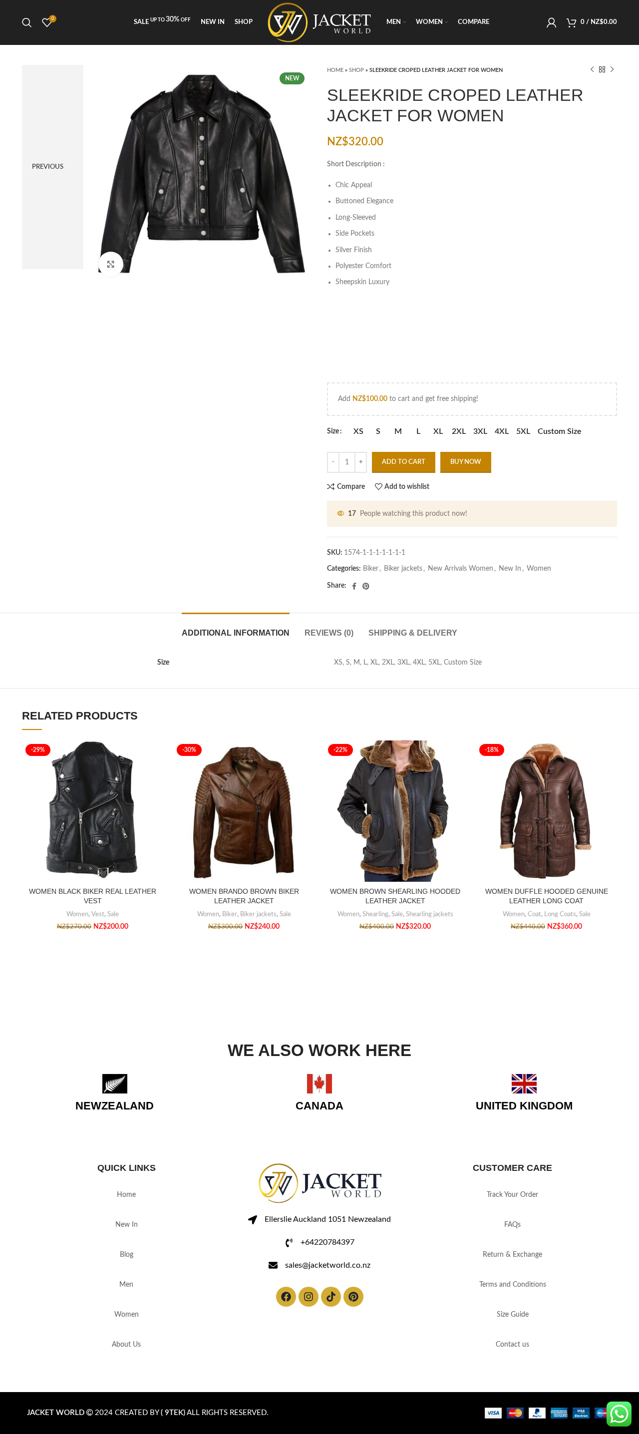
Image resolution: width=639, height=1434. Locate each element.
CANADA (319, 1105)
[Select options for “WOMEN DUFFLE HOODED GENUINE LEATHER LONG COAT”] (609, 779)
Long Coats (560, 914)
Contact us (512, 1344)
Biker (370, 568)
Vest (97, 914)
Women (539, 568)
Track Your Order (512, 1194)
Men (126, 1284)
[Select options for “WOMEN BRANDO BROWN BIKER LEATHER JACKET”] (307, 779)
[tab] (236, 628)
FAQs (512, 1224)
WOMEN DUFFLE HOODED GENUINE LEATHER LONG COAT (546, 896)
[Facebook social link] (354, 586)
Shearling (375, 914)
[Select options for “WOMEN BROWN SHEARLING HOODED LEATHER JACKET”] (458, 779)
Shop (356, 70)
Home (335, 70)
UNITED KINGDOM (524, 1105)
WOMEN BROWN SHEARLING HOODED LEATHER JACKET (395, 896)
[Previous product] (592, 70)
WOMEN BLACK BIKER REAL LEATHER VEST (92, 896)
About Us (126, 1344)
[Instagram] (309, 1297)
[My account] (552, 22)
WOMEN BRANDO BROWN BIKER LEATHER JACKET (244, 896)
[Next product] (612, 70)
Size (333, 431)
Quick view (155, 801)
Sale (113, 914)
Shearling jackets (429, 914)
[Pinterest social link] (365, 586)
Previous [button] (47, 167)
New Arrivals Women (460, 568)
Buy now (465, 462)
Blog (126, 1254)
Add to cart (403, 462)
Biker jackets (403, 568)
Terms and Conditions (512, 1284)
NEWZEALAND (114, 1105)
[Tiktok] (331, 1297)
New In (510, 568)
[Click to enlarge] (110, 264)
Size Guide (513, 1314)
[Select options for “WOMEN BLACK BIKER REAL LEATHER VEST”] (155, 779)
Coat (534, 914)
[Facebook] (286, 1297)
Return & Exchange (512, 1254)
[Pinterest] (353, 1297)
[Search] (27, 22)
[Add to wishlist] (155, 756)
